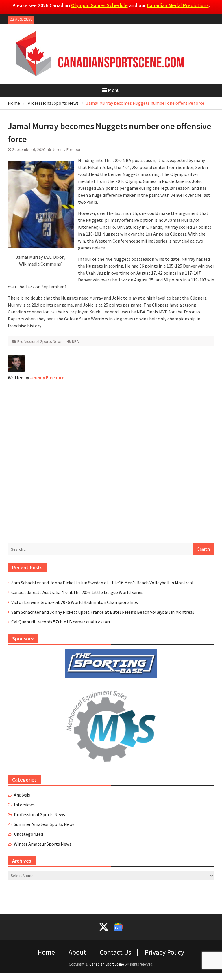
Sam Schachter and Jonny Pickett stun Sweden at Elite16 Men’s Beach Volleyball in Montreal (102, 582)
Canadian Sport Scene (106, 964)
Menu (114, 90)
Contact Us (115, 952)
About (77, 952)
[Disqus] (111, 457)
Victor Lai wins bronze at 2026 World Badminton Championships (74, 602)
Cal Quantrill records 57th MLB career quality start (61, 622)
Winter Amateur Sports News (42, 844)
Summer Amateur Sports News (44, 824)
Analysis (22, 795)
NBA (75, 341)
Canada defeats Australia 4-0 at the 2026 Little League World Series (77, 592)
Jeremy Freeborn (67, 149)
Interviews (24, 804)
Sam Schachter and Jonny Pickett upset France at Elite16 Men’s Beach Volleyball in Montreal (102, 612)
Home (46, 952)
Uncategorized (28, 834)
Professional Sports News (39, 341)
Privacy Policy (164, 952)
